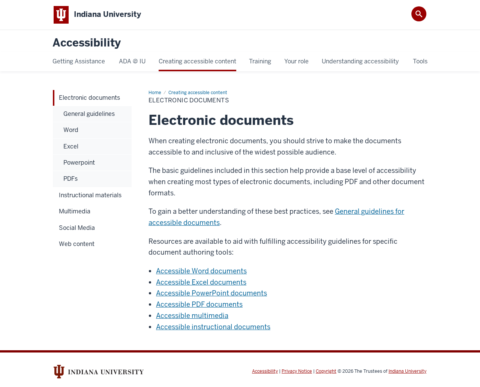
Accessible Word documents (201, 271)
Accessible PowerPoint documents (211, 293)
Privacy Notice (297, 371)
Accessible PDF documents (199, 304)
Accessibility (86, 43)
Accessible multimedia (192, 315)
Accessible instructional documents (213, 326)
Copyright (326, 371)
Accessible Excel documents (201, 282)
